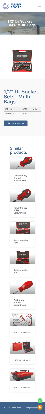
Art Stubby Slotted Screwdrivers (20, 302)
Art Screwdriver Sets (21, 241)
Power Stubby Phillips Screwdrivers (20, 210)
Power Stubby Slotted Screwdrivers (20, 178)
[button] (39, 6)
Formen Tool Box (22, 360)
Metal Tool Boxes (22, 332)
